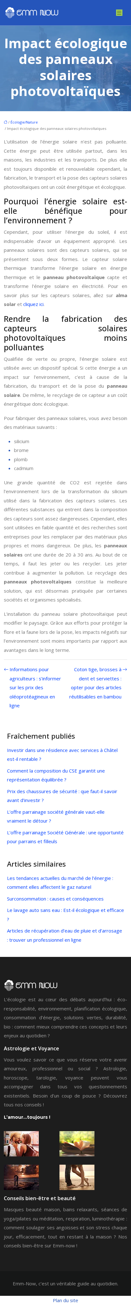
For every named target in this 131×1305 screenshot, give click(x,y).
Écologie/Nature (24, 122)
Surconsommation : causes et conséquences (55, 898)
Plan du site (65, 1300)
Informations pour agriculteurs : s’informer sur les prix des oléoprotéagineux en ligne (35, 687)
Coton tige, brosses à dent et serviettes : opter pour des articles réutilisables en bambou (95, 683)
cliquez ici (33, 304)
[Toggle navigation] (119, 12)
